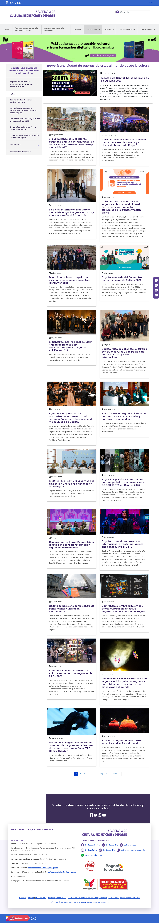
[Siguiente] (152, 48)
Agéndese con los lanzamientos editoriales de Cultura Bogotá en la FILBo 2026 (70, 673)
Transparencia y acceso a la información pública (26, 29)
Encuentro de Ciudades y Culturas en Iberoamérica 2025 (25, 120)
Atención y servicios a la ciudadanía (54, 29)
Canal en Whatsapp (93, 855)
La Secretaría (92, 29)
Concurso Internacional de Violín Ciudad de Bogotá (24, 136)
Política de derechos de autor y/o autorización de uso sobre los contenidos (79, 902)
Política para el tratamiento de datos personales (87, 898)
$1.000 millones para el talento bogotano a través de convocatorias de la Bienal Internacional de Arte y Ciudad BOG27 (71, 143)
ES (152, 2)
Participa (77, 29)
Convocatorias (146, 29)
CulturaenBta (112, 845)
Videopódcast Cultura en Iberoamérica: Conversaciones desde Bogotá (23, 110)
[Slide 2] (73, 59)
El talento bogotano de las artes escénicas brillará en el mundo (122, 742)
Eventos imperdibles (127, 29)
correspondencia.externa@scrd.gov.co (43, 868)
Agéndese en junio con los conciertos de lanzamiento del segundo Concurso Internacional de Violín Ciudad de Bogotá (71, 417)
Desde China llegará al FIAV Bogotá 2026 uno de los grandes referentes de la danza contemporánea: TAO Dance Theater (71, 747)
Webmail (22, 898)
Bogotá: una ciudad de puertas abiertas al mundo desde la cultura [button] (24, 71)
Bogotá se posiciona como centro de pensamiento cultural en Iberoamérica (71, 609)
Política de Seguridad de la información (124, 898)
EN (149, 2)
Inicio (7, 29)
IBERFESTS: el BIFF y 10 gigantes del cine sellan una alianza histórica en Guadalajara (71, 484)
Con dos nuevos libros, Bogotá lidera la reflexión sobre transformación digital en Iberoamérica (71, 545)
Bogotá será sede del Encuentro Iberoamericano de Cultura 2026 (122, 279)
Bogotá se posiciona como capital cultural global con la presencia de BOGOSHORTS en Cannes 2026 (123, 482)
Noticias (108, 29)
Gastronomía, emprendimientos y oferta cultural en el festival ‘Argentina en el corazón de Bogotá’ (124, 609)
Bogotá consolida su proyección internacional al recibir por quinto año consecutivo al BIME (122, 544)
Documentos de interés (20, 152)
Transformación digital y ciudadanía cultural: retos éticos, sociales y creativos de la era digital (124, 416)
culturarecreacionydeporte (133, 850)
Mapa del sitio (40, 898)
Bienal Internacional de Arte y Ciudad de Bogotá (23, 128)
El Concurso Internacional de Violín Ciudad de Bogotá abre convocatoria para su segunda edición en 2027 (70, 346)
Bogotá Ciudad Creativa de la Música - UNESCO (23, 101)
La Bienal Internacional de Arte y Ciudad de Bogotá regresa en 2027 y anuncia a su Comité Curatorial (71, 212)
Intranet (31, 898)
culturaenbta (130, 845)
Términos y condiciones (57, 898)
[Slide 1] (69, 59)
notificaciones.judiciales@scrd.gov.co (61, 872)
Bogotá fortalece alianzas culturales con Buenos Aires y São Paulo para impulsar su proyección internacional (124, 353)
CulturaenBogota (92, 845)
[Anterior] (6, 48)
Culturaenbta (109, 850)
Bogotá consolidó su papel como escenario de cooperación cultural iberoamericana (70, 280)
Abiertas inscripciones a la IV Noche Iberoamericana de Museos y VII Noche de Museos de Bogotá (124, 142)
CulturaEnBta (91, 850)
